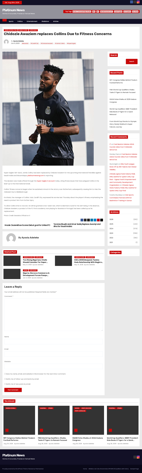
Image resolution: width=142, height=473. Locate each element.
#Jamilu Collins (60, 43)
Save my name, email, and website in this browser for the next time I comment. (36, 374)
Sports (11, 21)
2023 (111, 233)
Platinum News (13, 10)
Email (6, 349)
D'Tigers (50, 408)
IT (110, 144)
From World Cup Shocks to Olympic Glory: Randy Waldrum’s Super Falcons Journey (123, 124)
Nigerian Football (10, 408)
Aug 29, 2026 (8, 444)
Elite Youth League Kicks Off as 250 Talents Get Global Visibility (123, 167)
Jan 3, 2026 (27, 278)
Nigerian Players (28, 257)
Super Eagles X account (46, 181)
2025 (111, 224)
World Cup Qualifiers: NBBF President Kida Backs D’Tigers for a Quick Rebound (123, 112)
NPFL (94, 11)
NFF (98, 11)
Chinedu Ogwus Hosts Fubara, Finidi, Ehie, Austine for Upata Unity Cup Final (123, 188)
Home (85, 469)
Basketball (43, 408)
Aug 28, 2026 (43, 444)
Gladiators (45, 21)
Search (114, 55)
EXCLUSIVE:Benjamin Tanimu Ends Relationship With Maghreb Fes (88, 262)
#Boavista (25, 43)
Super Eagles (118, 11)
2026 (111, 219)
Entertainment (32, 21)
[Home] (4, 20)
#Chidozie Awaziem (47, 43)
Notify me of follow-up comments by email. (22, 379)
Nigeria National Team (11, 30)
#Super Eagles (71, 43)
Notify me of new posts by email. (18, 384)
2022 (111, 238)
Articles (56, 21)
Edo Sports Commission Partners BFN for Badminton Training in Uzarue (122, 198)
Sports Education (86, 408)
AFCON (25, 270)
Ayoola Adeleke (18, 41)
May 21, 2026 (27, 265)
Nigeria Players (23, 30)
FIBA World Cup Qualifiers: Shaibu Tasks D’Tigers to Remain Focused (52, 439)
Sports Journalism (80, 411)
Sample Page (134, 469)
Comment (8, 296)
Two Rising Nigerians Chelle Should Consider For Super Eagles (35, 262)
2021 (111, 242)
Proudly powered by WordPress (12, 469)
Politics (20, 21)
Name (6, 337)
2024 (111, 228)
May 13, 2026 (78, 265)
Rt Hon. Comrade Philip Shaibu (82, 11)
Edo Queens (127, 11)
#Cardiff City (34, 43)
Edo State (135, 11)
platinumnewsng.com (35, 175)
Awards (77, 408)
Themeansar (39, 469)
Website (7, 361)
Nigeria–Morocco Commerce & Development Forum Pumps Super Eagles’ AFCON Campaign (36, 275)
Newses (30, 469)
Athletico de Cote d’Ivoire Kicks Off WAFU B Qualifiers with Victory (109, 469)
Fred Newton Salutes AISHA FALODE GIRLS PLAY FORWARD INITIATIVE (122, 147)
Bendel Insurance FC (106, 11)
